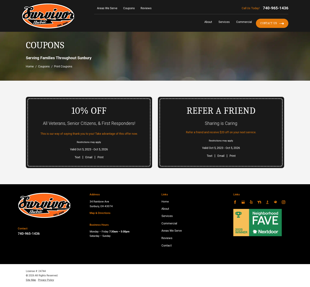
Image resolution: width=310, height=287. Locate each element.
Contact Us (268, 23)
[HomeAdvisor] (275, 203)
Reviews (166, 238)
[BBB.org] (267, 203)
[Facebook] (235, 203)
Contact (166, 245)
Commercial (244, 22)
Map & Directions (100, 213)
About (208, 22)
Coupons (44, 66)
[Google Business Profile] (243, 203)
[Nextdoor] (259, 203)
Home (30, 66)
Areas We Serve (171, 230)
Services (224, 22)
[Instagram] (283, 203)
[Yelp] (251, 203)
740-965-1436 (275, 8)
